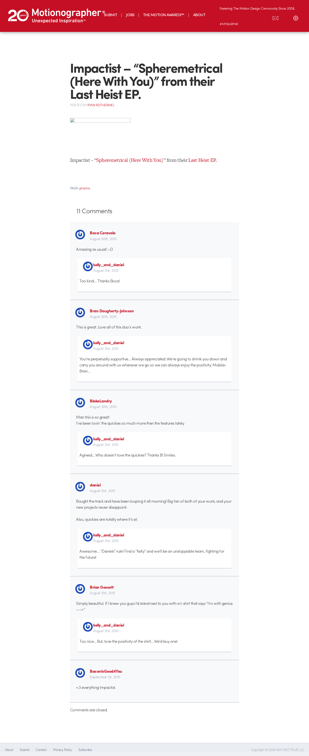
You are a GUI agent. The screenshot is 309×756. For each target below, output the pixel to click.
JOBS (130, 14)
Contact (41, 749)
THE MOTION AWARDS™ (163, 14)
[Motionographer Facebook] (255, 17)
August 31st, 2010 (105, 270)
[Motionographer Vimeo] (245, 17)
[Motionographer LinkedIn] (235, 17)
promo (84, 188)
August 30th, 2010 (103, 238)
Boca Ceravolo (102, 232)
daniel (95, 485)
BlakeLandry (101, 401)
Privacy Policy (62, 749)
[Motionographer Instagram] (224, 17)
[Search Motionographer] (285, 17)
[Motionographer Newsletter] (275, 17)
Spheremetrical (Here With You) (129, 160)
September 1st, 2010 (105, 676)
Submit (24, 749)
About (9, 749)
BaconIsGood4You (106, 671)
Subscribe (85, 749)
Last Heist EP (201, 160)
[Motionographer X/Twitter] (265, 17)
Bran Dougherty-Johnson (112, 311)
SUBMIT (110, 14)
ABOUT (199, 14)
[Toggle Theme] (295, 17)
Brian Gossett (101, 587)
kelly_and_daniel (108, 264)
